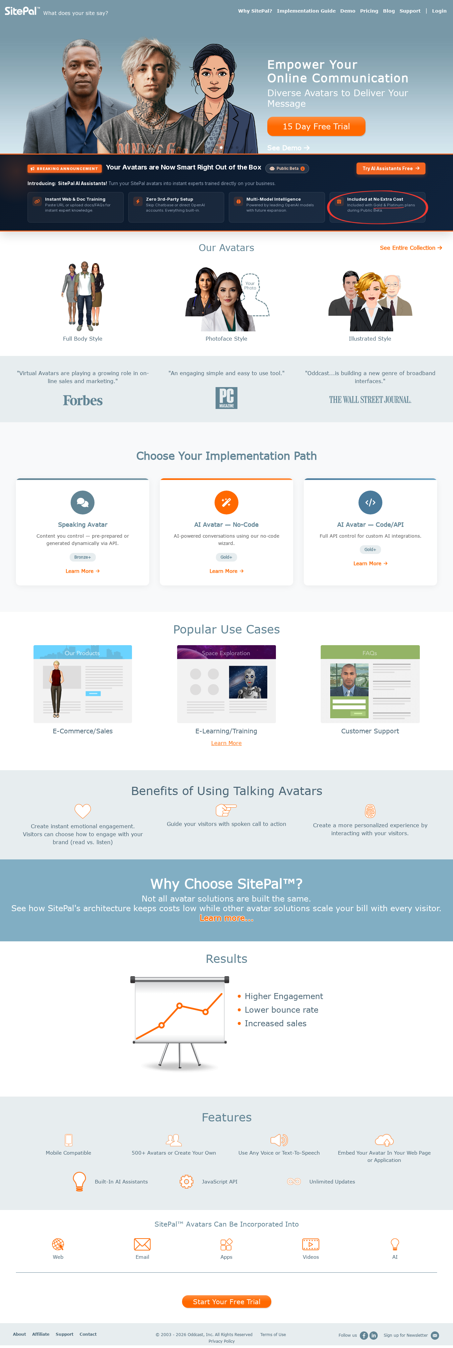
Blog (389, 11)
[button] (216, 147)
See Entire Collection (407, 247)
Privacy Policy (222, 1341)
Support (410, 11)
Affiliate (40, 1334)
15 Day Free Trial (316, 126)
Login (439, 11)
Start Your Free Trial (226, 1302)
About (19, 1334)
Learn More (80, 571)
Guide (306, 11)
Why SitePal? (255, 11)
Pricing (369, 11)
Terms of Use (273, 1334)
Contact (88, 1334)
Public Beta (287, 168)
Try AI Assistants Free (387, 168)
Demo (348, 11)
